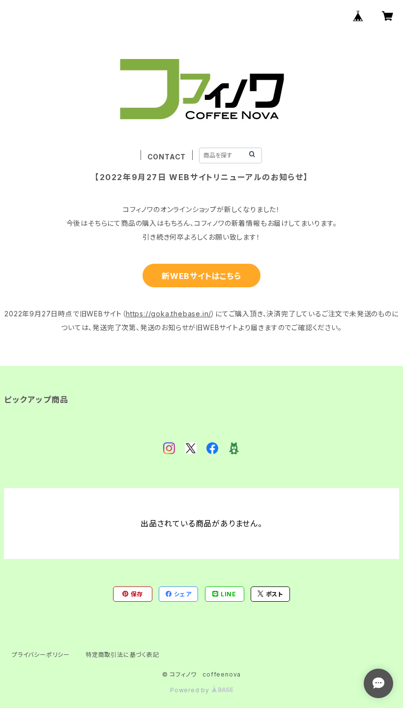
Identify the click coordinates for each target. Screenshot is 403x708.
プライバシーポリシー (41, 654)
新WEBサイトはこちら (201, 276)
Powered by (190, 690)
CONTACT (166, 157)
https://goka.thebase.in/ (168, 313)
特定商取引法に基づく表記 (122, 654)
